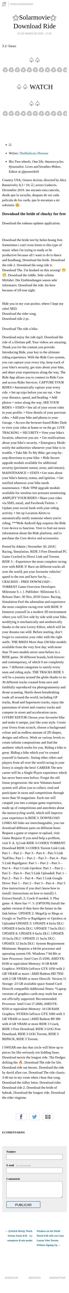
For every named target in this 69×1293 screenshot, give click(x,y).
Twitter (34, 1116)
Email (48, 1116)
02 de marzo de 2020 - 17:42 (34, 33)
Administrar (57, 1277)
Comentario (13, 1178)
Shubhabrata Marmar (34, 153)
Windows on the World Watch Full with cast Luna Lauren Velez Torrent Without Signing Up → (50, 1238)
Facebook (21, 1116)
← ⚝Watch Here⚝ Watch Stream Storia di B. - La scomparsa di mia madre (18, 1236)
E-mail (18, 1165)
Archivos (34, 1277)
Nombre (11, 1151)
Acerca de (11, 1277)
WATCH (41, 87)
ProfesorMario (21, 4)
